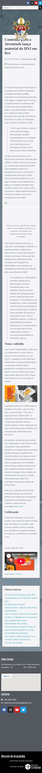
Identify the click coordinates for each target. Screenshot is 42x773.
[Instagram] (32, 3)
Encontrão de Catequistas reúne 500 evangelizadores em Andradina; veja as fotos (21, 598)
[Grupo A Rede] (32, 766)
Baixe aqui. (19, 506)
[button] (2, 16)
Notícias (19, 574)
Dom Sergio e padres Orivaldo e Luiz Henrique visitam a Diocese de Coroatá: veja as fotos (20, 639)
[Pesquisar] (40, 7)
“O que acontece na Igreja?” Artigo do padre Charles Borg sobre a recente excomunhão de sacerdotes (20, 630)
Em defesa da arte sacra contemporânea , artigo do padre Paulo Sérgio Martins (21, 607)
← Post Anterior (8, 582)
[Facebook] (28, 3)
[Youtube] (36, 3)
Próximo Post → (33, 582)
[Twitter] (40, 3)
